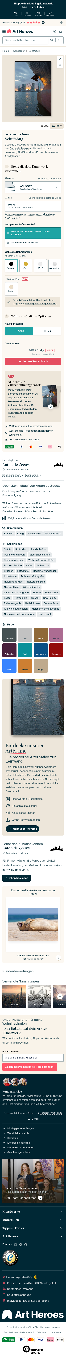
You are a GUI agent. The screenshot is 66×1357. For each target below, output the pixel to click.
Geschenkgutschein (18, 1152)
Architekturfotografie (32, 576)
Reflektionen (32, 603)
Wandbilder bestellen (19, 1133)
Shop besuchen (11, 475)
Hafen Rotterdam (13, 581)
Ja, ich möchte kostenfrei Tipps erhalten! (29, 1066)
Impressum (56, 1332)
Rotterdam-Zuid (36, 581)
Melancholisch (53, 533)
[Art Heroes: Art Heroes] (62, 1236)
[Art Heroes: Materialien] (62, 1219)
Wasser (35, 598)
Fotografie (23, 571)
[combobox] (25, 40)
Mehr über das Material (49, 178)
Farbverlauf (45, 614)
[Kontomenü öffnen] (55, 31)
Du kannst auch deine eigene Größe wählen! (30, 216)
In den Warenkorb (35, 361)
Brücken (8, 571)
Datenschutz (43, 1332)
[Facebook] (25, 1245)
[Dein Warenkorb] (61, 31)
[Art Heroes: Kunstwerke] (62, 1211)
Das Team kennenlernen (21, 1198)
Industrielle (10, 576)
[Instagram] (15, 1245)
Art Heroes (10, 1236)
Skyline (37, 592)
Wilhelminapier (31, 587)
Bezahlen (12, 1138)
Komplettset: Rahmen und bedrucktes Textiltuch (30, 233)
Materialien (10, 1220)
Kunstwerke (11, 1211)
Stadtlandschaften (39, 554)
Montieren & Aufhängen (20, 1147)
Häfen (29, 565)
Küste (7, 598)
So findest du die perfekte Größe (45, 197)
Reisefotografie (12, 603)
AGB (35, 1327)
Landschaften (38, 549)
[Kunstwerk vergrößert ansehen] (60, 59)
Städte (7, 549)
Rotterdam (21, 549)
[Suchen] (60, 40)
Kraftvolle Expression (16, 608)
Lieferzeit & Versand (18, 1142)
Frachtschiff (51, 592)
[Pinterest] (20, 1245)
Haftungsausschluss (50, 1327)
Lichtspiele (21, 598)
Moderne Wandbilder (44, 571)
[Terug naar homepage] (20, 31)
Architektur (43, 565)
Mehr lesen (32, 475)
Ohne (21, 330)
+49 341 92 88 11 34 (51, 1113)
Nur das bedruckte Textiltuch (25, 242)
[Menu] (4, 31)
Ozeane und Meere (14, 554)
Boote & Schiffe (13, 565)
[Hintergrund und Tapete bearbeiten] (60, 65)
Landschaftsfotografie (16, 592)
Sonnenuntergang (14, 560)
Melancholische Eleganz (45, 608)
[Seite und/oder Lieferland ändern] (61, 22)
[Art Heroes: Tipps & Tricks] (62, 1228)
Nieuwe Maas (11, 587)
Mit (49, 330)
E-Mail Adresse (11, 1051)
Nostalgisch (34, 533)
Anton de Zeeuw (19, 134)
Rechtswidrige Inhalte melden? (19, 1332)
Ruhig (20, 533)
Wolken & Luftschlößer (41, 560)
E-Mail (35, 1118)
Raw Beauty (49, 598)
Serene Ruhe (51, 603)
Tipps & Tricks (13, 1228)
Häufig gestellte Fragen (20, 1128)
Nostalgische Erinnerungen (19, 614)
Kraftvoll (8, 533)
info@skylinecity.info (15, 870)
